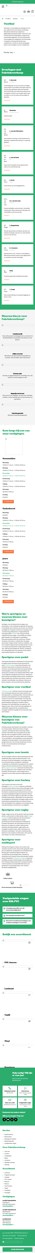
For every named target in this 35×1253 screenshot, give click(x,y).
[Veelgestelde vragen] (25, 1100)
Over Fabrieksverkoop (14, 1147)
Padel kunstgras (10, 665)
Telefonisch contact (9, 1091)
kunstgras (14, 633)
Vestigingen (9, 1197)
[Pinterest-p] (15, 1119)
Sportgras (15, 18)
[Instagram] (12, 1119)
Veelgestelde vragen (25, 1103)
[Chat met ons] (25, 1088)
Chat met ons (25, 1091)
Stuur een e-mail (10, 1103)
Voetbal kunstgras (7, 691)
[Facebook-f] (4, 1119)
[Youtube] (8, 1119)
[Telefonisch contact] (10, 1088)
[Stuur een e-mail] (9, 1100)
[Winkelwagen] (28, 11)
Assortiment (9, 1169)
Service (6, 1131)
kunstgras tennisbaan (10, 768)
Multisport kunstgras (19, 858)
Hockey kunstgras (13, 786)
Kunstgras (8, 18)
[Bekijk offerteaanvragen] (32, 11)
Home (2, 19)
